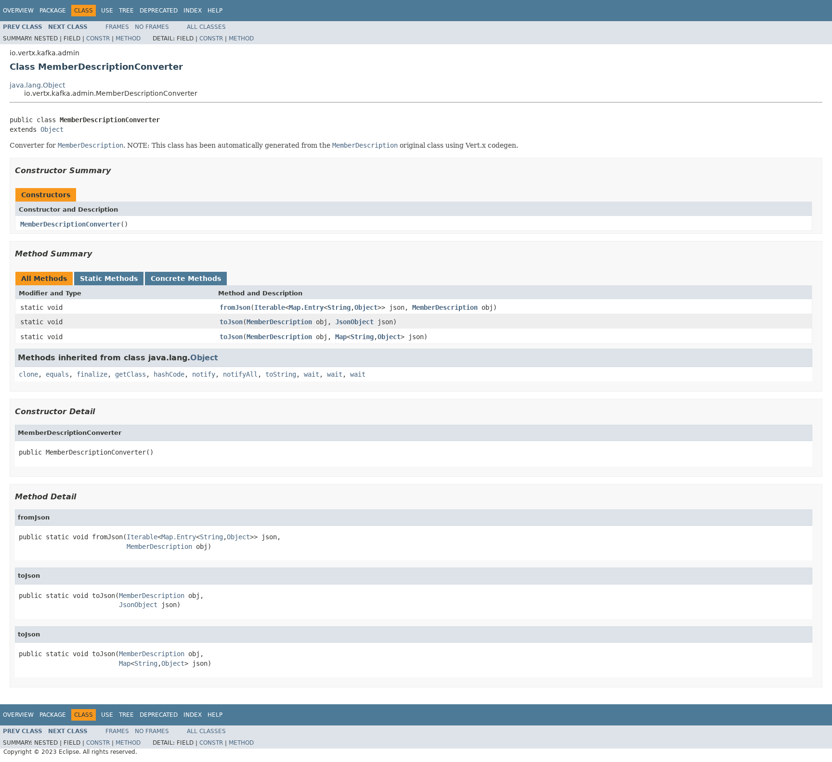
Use (107, 10)
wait (311, 374)
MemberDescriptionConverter (70, 224)
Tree (126, 10)
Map (341, 337)
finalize (92, 374)
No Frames (152, 27)
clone (28, 374)
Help (215, 10)
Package (52, 10)
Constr (98, 38)
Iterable (269, 307)
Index (192, 10)
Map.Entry (306, 307)
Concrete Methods (186, 278)
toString (280, 374)
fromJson (235, 307)
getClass (130, 374)
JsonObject (354, 322)
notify (203, 374)
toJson (231, 322)
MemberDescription (445, 307)
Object (52, 129)
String (339, 307)
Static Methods (109, 278)
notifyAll (240, 374)
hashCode (169, 374)
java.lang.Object (37, 85)
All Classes (206, 27)
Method (128, 38)
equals (57, 374)
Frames (117, 27)
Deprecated (159, 10)
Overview (18, 10)
